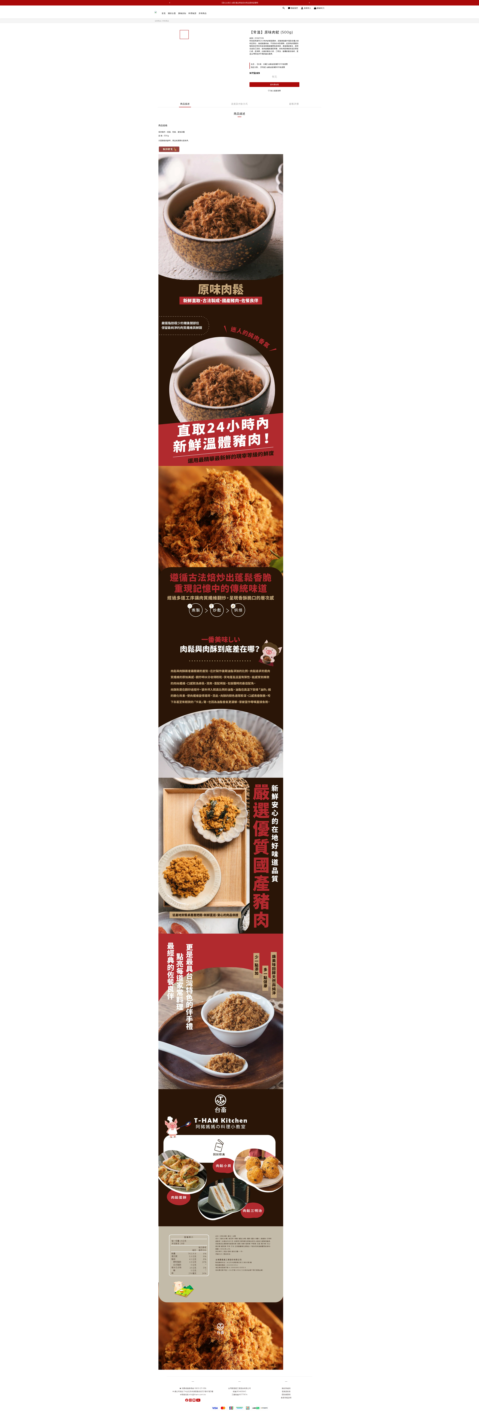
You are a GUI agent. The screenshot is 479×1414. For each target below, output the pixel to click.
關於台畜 (172, 13)
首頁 (164, 13)
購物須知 (182, 13)
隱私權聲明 (286, 1394)
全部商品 (158, 21)
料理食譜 (192, 13)
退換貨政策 (286, 1391)
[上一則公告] (170, 3)
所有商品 (202, 13)
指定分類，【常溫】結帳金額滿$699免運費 (268, 67)
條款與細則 (286, 1388)
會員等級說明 (286, 1398)
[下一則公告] (309, 3)
